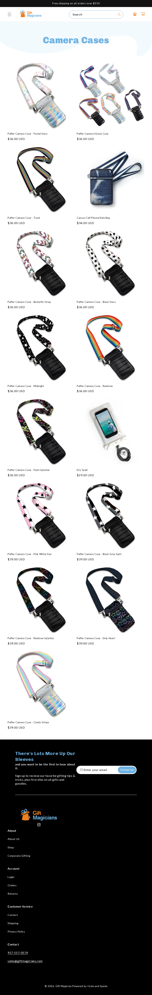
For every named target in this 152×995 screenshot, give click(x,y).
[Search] (119, 14)
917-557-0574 (18, 952)
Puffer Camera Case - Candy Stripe (28, 722)
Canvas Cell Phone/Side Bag (93, 217)
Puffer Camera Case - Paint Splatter (29, 469)
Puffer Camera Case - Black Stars (96, 301)
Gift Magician (63, 986)
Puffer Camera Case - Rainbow (95, 386)
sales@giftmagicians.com (25, 961)
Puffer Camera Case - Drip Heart (96, 638)
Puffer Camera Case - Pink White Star (30, 554)
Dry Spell (82, 469)
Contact (13, 914)
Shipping (13, 923)
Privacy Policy (16, 931)
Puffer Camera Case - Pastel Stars (28, 133)
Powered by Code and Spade (90, 986)
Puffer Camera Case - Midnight (26, 386)
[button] (9, 14)
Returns (13, 893)
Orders (12, 885)
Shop (11, 847)
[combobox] (96, 14)
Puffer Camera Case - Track (24, 217)
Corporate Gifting (19, 855)
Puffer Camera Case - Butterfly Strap (29, 301)
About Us (14, 838)
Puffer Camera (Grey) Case (92, 133)
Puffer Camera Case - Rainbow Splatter (31, 638)
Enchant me (126, 770)
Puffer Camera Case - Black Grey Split (99, 554)
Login (11, 877)
